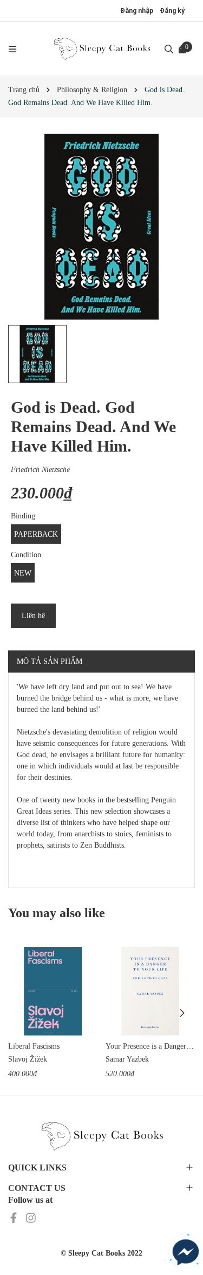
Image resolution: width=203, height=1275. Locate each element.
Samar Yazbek (127, 1059)
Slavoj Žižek (27, 1059)
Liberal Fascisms (34, 1046)
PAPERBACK (36, 534)
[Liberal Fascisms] (52, 991)
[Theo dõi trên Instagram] (30, 1218)
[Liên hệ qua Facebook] (185, 1252)
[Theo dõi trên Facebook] (14, 1218)
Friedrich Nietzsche (40, 470)
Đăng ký (172, 11)
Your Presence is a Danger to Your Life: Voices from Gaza (150, 1046)
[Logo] (101, 48)
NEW (22, 573)
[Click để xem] (101, 227)
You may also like (56, 913)
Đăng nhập (136, 11)
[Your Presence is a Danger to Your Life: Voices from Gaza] (150, 991)
